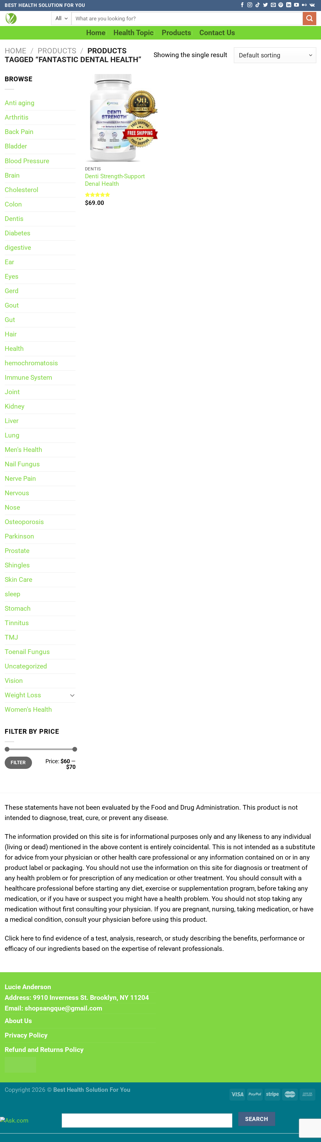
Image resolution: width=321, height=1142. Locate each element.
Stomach (18, 608)
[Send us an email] (273, 5)
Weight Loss (23, 695)
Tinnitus (17, 623)
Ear (9, 262)
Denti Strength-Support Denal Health (115, 180)
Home (95, 33)
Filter (18, 762)
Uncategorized (26, 666)
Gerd (11, 291)
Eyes (11, 276)
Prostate (17, 551)
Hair (11, 334)
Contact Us (217, 33)
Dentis (14, 219)
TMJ (11, 637)
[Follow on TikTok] (257, 5)
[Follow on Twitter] (265, 5)
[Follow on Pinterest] (280, 5)
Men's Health (23, 449)
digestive (18, 247)
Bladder (16, 146)
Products (176, 33)
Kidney (14, 406)
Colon (13, 204)
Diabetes (17, 233)
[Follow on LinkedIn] (288, 5)
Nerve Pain (20, 478)
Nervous (17, 493)
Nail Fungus (22, 464)
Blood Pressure (27, 161)
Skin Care (18, 579)
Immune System (28, 377)
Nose (12, 507)
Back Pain (19, 132)
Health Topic (133, 33)
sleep (12, 594)
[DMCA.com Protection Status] (20, 1064)
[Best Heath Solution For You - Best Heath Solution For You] (23, 18)
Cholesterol (21, 190)
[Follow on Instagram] (249, 5)
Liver (11, 421)
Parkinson (19, 536)
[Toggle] (72, 695)
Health (14, 348)
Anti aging (19, 103)
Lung (12, 435)
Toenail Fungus (27, 652)
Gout (12, 305)
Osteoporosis (24, 522)
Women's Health (28, 709)
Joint (12, 392)
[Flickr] (304, 5)
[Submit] (309, 18)
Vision (14, 680)
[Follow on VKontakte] (312, 5)
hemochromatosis (31, 363)
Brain (12, 175)
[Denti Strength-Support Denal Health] (121, 118)
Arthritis (17, 117)
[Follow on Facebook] (242, 5)
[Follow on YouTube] (296, 5)
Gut (10, 320)
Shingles (17, 565)
